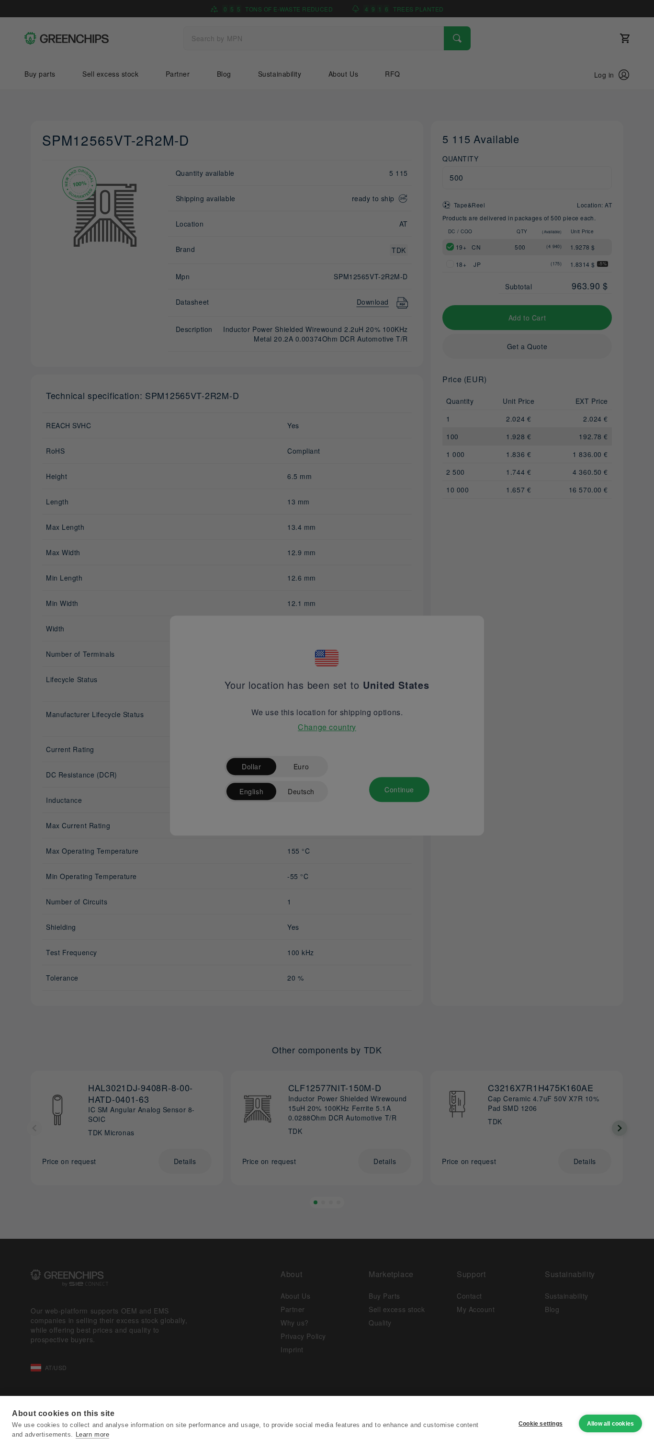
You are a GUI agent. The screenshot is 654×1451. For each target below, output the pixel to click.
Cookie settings (541, 1423)
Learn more (92, 1434)
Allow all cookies (610, 1423)
